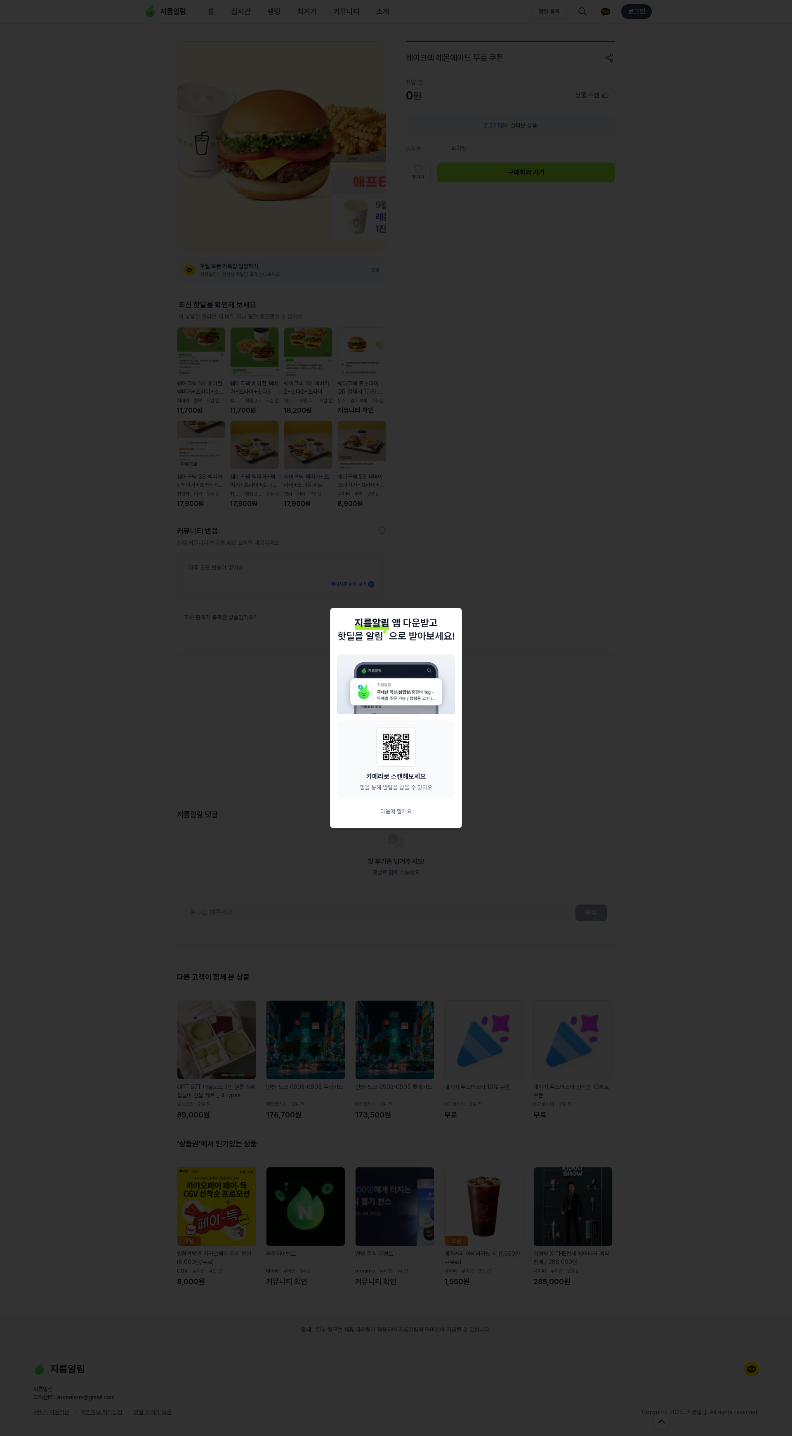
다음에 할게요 (396, 811)
